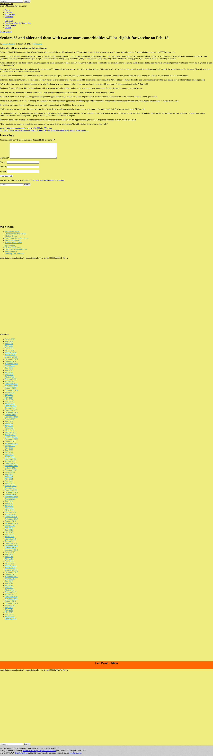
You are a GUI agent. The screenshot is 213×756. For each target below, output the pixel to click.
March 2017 (9, 590)
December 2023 (11, 410)
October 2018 (10, 548)
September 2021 (11, 470)
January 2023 (10, 435)
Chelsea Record (11, 236)
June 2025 (9, 370)
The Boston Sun (6, 4)
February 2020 (10, 512)
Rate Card (9, 21)
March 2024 (9, 403)
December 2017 (11, 570)
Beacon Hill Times (12, 232)
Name (3, 162)
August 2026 (10, 339)
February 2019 (10, 539)
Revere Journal (11, 251)
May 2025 (9, 372)
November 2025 (11, 359)
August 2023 (10, 419)
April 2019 (9, 534)
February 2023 (10, 432)
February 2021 (10, 486)
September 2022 (11, 443)
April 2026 (9, 348)
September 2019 (11, 523)
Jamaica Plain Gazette (13, 243)
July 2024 (9, 395)
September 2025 (11, 364)
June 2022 (9, 450)
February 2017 (10, 592)
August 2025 (10, 366)
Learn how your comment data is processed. (47, 180)
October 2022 (10, 441)
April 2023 (9, 428)
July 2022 (9, 448)
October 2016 (10, 601)
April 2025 (9, 375)
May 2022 (9, 452)
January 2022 (10, 461)
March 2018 (9, 563)
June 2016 (9, 610)
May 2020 (9, 506)
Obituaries (9, 17)
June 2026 (9, 344)
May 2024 (9, 399)
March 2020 (9, 510)
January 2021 (10, 488)
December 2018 (11, 543)
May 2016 (9, 612)
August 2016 (10, 605)
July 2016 (9, 608)
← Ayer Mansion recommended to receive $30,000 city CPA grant (26, 128)
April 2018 (9, 561)
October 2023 (10, 415)
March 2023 (9, 430)
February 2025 (10, 379)
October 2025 (10, 361)
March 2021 (9, 483)
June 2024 (9, 397)
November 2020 (11, 492)
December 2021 (11, 463)
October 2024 (10, 388)
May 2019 (9, 532)
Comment (4, 158)
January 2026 (10, 355)
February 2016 (10, 619)
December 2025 (11, 357)
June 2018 (9, 557)
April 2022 (9, 455)
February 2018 (10, 565)
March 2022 (9, 457)
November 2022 (11, 439)
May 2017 (9, 585)
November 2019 (11, 519)
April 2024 (9, 401)
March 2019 (9, 537)
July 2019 (9, 528)
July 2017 (9, 581)
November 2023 (11, 412)
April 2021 (9, 481)
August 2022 (10, 446)
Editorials (8, 12)
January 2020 (10, 514)
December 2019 (11, 517)
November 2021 (11, 466)
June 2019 (9, 530)
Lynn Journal (10, 245)
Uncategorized (5, 32)
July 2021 (9, 474)
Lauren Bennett (8, 44)
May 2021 (9, 479)
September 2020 (11, 497)
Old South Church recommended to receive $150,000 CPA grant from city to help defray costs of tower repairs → (44, 130)
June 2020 (9, 503)
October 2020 (10, 494)
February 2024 (10, 406)
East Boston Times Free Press (16, 238)
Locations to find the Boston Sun (18, 23)
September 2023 (11, 417)
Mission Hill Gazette (13, 247)
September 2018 (11, 550)
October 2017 (10, 574)
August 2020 (10, 499)
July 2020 (9, 501)
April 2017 (9, 588)
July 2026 (9, 341)
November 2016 (11, 599)
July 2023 (9, 421)
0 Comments (37, 44)
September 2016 (11, 603)
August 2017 (10, 579)
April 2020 (9, 508)
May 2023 (9, 426)
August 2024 (10, 392)
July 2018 (9, 554)
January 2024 (10, 408)
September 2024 (11, 390)
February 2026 (10, 352)
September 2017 (11, 577)
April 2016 (9, 614)
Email (3, 167)
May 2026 (9, 346)
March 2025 (9, 377)
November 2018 (11, 545)
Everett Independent (13, 240)
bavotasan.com (75, 753)
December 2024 (11, 383)
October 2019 (10, 521)
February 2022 (10, 459)
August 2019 (10, 526)
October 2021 (10, 468)
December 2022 (11, 437)
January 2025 (10, 381)
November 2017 (11, 572)
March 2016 (9, 616)
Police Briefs (10, 14)
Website (3, 171)
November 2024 (11, 386)
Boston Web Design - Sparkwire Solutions (39, 751)
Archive (8, 28)
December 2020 (11, 490)
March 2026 (9, 350)
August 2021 (10, 472)
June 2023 (9, 423)
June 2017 (9, 583)
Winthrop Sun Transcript (14, 254)
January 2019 (10, 541)
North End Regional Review (16, 249)
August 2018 (10, 552)
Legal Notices (10, 25)
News (7, 10)
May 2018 (9, 559)
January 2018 (10, 568)
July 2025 (9, 368)
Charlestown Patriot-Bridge (15, 234)
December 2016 (11, 597)
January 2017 (10, 594)
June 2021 (9, 477)
